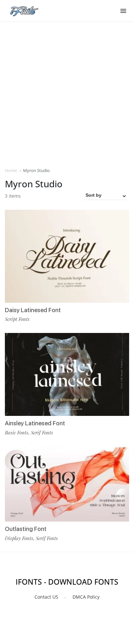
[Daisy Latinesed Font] (67, 256)
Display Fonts (19, 538)
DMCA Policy (86, 597)
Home (11, 170)
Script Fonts (17, 319)
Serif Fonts (42, 432)
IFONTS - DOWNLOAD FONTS (67, 582)
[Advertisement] (67, 94)
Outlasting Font (26, 528)
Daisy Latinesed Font (33, 310)
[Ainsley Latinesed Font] (67, 374)
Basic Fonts (16, 432)
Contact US (46, 597)
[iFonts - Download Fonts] (27, 10)
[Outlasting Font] (67, 484)
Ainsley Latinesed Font (35, 423)
